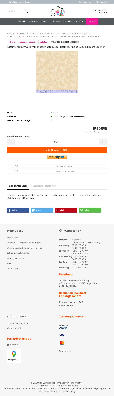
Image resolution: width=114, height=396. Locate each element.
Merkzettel (102, 2)
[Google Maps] (31, 356)
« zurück (22, 42)
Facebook (14, 344)
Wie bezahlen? (14, 328)
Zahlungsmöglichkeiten (18, 253)
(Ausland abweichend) (75, 116)
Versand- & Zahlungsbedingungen (23, 242)
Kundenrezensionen (43, 186)
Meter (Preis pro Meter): (18, 136)
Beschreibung (18, 186)
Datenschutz (13, 268)
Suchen (92, 21)
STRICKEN (55, 21)
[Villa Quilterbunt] (57, 11)
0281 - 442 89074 (68, 286)
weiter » (33, 42)
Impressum (12, 237)
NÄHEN (21, 21)
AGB (9, 263)
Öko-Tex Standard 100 (18, 323)
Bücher (68, 21)
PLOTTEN (33, 21)
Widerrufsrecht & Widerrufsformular (24, 248)
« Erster (12, 42)
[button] (18, 210)
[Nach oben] (106, 392)
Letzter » (44, 42)
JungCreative (76, 382)
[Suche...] (26, 11)
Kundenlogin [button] (86, 2)
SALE (44, 21)
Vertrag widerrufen (16, 258)
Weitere (80, 21)
